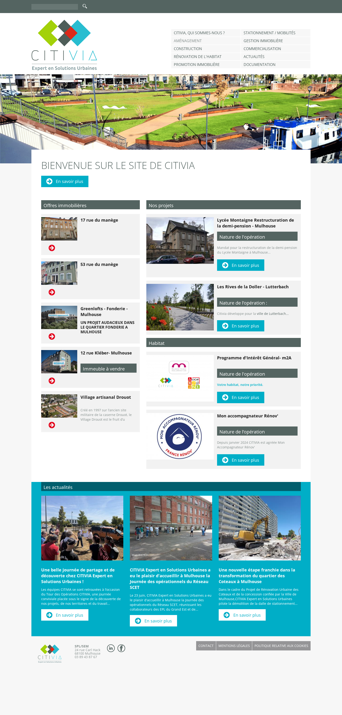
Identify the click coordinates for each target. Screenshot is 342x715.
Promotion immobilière (197, 64)
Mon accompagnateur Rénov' (247, 416)
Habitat (156, 343)
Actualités (254, 56)
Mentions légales (234, 645)
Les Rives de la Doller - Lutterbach (253, 286)
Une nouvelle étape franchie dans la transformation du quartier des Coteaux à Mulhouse (257, 575)
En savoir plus (69, 181)
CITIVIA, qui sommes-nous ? (199, 32)
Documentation (259, 64)
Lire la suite (52, 248)
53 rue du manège (99, 264)
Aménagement (188, 40)
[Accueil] (64, 45)
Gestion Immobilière (263, 40)
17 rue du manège (99, 220)
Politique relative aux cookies (281, 645)
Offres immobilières (65, 205)
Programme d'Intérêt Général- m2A (254, 358)
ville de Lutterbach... (273, 313)
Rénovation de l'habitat (197, 56)
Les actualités (58, 487)
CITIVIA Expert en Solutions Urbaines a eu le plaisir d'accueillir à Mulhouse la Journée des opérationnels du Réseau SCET (170, 578)
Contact (206, 645)
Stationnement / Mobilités (269, 32)
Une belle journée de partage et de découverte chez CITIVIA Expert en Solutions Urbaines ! (78, 575)
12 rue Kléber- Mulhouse (106, 353)
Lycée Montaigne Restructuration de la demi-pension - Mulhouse (255, 223)
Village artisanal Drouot (105, 397)
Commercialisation (262, 48)
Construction (188, 48)
